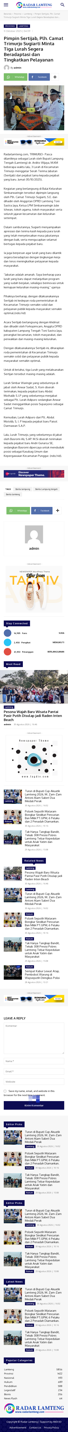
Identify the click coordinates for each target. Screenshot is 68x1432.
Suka (61, 633)
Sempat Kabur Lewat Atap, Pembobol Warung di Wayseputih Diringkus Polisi (42, 974)
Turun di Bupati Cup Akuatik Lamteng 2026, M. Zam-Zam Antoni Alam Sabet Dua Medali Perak (43, 796)
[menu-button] (6, 5)
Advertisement (17, 1427)
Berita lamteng (13, 494)
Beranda (8, 14)
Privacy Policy (51, 1427)
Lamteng (28, 14)
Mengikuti (58, 642)
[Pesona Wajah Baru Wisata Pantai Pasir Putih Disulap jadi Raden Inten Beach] (34, 687)
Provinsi (17, 14)
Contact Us (35, 1427)
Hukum (8, 821)
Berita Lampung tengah (46, 489)
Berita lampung (22, 489)
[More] (55, 77)
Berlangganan (56, 651)
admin (17, 67)
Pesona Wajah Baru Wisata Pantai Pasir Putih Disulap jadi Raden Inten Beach (33, 716)
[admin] (7, 67)
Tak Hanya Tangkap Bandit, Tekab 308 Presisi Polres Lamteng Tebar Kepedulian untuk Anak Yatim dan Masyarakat (42, 838)
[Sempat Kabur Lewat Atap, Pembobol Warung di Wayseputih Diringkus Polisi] (13, 972)
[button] (62, 5)
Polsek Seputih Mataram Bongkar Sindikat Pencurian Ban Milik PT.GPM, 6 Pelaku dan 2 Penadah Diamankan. (42, 816)
